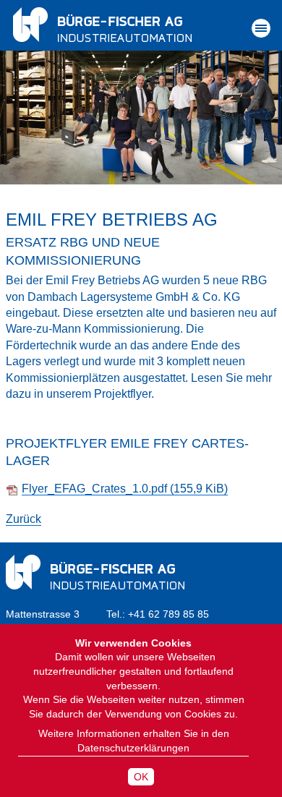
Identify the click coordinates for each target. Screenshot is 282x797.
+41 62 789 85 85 (168, 614)
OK (141, 777)
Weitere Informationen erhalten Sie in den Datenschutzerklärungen (133, 741)
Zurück (23, 519)
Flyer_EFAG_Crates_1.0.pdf (125, 488)
